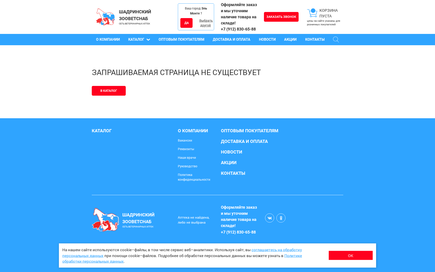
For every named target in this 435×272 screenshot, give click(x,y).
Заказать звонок (281, 17)
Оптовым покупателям (181, 39)
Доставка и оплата (231, 39)
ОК (350, 255)
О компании (108, 39)
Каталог (136, 39)
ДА (186, 23)
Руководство (187, 166)
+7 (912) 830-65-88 (238, 29)
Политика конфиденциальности (194, 177)
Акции (290, 39)
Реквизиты (186, 149)
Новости (267, 39)
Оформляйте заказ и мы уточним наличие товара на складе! (239, 13)
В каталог (108, 90)
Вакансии (185, 140)
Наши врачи (187, 157)
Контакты (315, 39)
